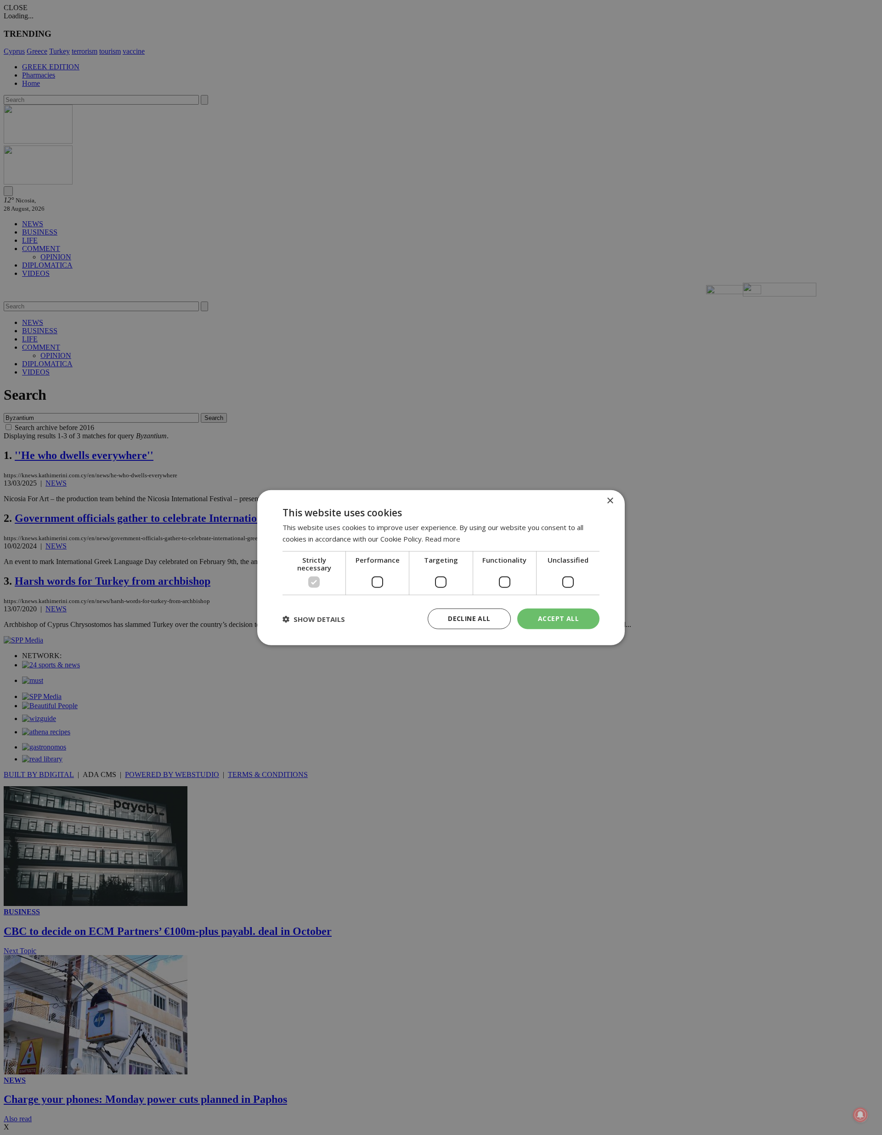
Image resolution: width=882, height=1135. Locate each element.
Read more (442, 538)
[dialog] (441, 567)
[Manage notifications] (860, 1114)
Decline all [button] (469, 618)
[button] (314, 619)
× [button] (609, 500)
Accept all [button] (558, 618)
